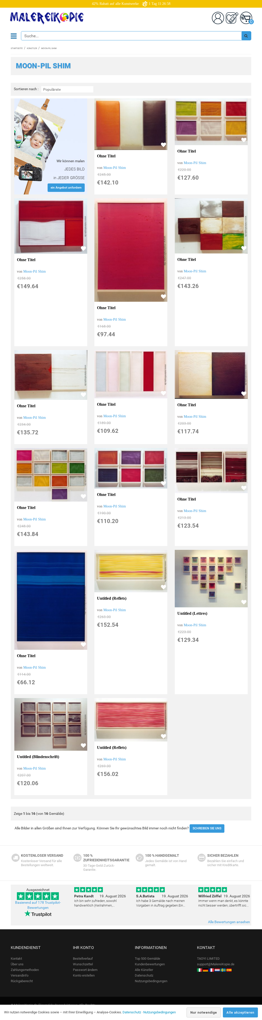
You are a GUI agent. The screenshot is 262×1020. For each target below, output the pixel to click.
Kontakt (16, 958)
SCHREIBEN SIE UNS (207, 828)
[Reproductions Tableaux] (211, 970)
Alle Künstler (144, 970)
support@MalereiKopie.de (215, 964)
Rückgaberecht (22, 981)
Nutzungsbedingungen (151, 981)
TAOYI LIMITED (208, 958)
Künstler (32, 48)
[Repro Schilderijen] (217, 970)
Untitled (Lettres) (192, 613)
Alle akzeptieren (240, 1012)
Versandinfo (19, 975)
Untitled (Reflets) (111, 598)
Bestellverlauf (83, 958)
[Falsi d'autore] (199, 970)
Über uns (17, 964)
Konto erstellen (84, 975)
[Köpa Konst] (223, 970)
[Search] (246, 35)
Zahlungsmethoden (25, 970)
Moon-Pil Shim (114, 168)
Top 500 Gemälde (147, 958)
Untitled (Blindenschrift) (38, 757)
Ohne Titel (106, 156)
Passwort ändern (85, 970)
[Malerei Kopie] (205, 970)
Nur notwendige (203, 1012)
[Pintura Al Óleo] (229, 970)
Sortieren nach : (26, 89)
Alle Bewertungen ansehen (229, 922)
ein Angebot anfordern (66, 187)
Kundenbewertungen (150, 964)
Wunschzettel (83, 964)
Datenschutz (144, 975)
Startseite (17, 48)
